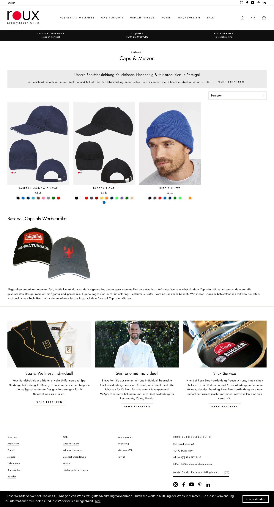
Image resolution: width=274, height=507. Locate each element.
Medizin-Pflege (142, 17)
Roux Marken (14, 470)
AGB (65, 437)
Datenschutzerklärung (74, 457)
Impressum (13, 443)
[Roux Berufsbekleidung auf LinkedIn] (208, 484)
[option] (50, 35)
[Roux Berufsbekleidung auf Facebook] (183, 484)
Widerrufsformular (72, 450)
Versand (67, 463)
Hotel (166, 17)
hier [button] (97, 501)
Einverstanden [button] (255, 499)
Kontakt (11, 450)
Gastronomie (112, 17)
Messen (11, 457)
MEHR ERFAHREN (49, 402)
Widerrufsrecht (71, 443)
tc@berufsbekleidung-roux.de (197, 464)
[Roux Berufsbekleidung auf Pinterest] (200, 484)
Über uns (12, 437)
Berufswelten (188, 17)
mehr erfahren (137, 406)
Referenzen (13, 463)
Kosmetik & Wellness (77, 17)
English (11, 2)
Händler (11, 476)
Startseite (136, 52)
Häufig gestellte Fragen (75, 470)
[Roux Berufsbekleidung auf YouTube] (191, 484)
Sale (210, 17)
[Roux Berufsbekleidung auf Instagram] (175, 484)
